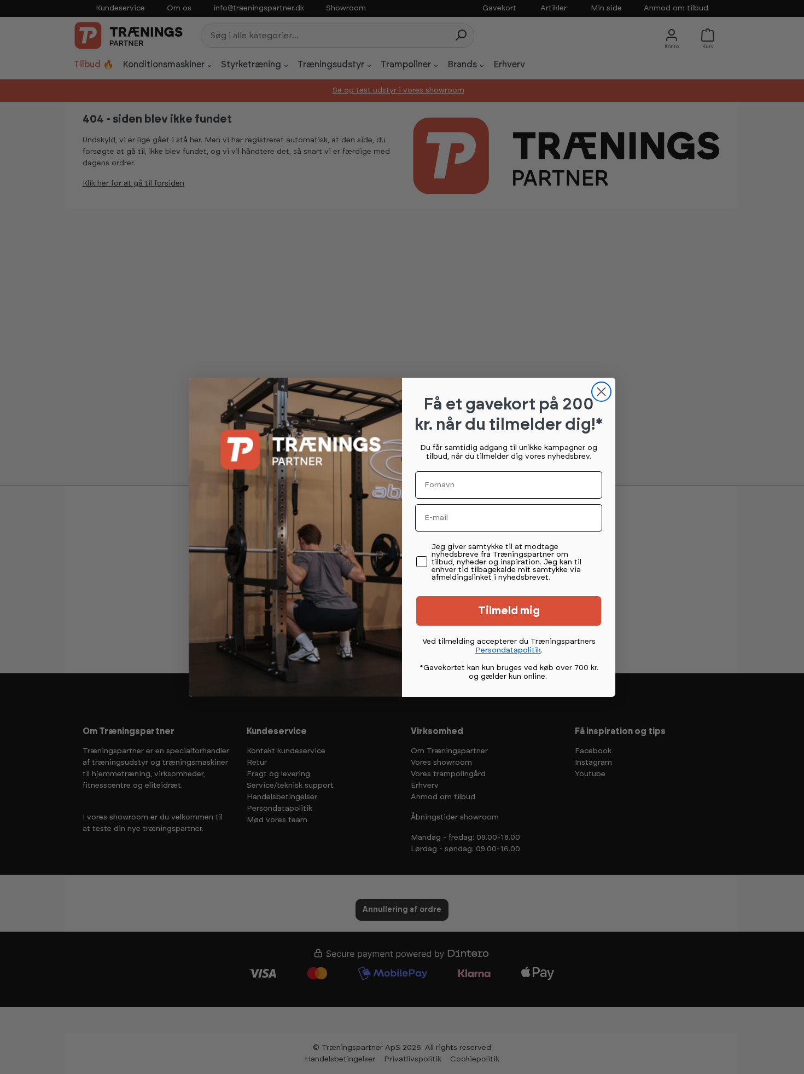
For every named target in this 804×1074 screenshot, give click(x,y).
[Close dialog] (601, 391)
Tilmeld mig (509, 610)
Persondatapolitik (508, 650)
